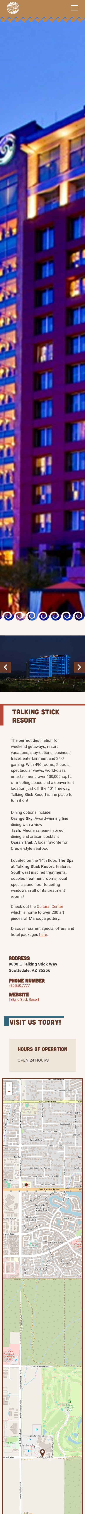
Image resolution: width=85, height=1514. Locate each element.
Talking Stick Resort (24, 999)
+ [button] (9, 1085)
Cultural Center (50, 906)
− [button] (9, 1091)
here (43, 934)
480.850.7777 (19, 986)
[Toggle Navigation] (74, 7)
